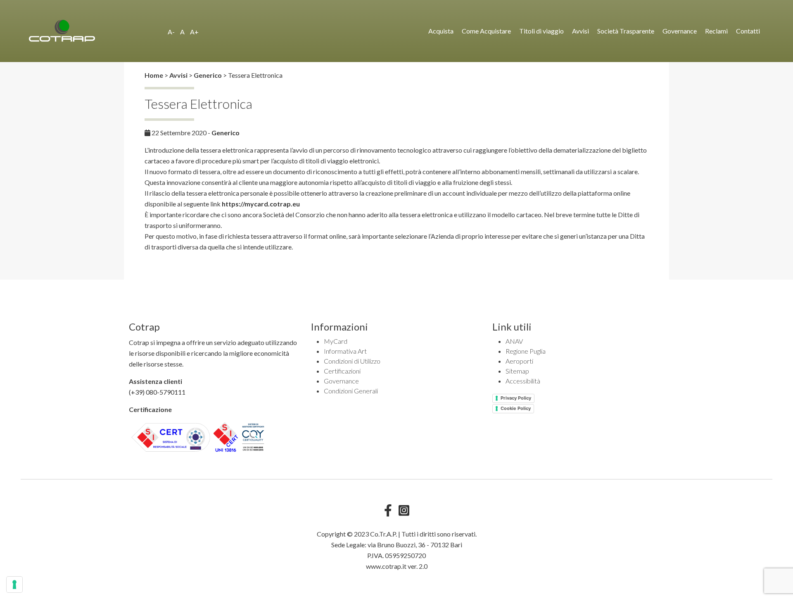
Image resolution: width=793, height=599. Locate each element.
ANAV (514, 341)
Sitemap (517, 371)
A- (171, 32)
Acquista (440, 31)
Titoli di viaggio (541, 31)
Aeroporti (519, 361)
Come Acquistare (486, 31)
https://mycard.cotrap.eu (261, 204)
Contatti (748, 31)
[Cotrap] (95, 31)
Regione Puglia (526, 351)
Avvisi (580, 31)
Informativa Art (345, 351)
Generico (225, 133)
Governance (679, 31)
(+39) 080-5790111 (157, 392)
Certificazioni (342, 371)
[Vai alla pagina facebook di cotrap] (388, 512)
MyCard (335, 341)
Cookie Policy (516, 408)
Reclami (716, 31)
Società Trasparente (625, 31)
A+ (194, 32)
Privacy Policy (516, 398)
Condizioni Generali (351, 391)
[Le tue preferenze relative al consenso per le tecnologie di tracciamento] (14, 584)
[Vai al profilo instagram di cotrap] (404, 512)
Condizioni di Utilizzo (352, 361)
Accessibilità (523, 381)
